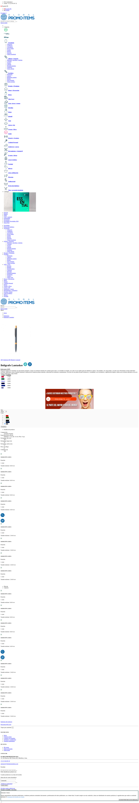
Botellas (9, 267)
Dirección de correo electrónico (9, 777)
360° (2, 360)
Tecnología (11, 42)
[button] (6, 27)
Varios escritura (11, 81)
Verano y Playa (12, 129)
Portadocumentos (11, 66)
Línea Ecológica (12, 159)
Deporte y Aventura (13, 138)
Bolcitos (9, 266)
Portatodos (9, 274)
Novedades (7, 225)
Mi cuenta (6, 747)
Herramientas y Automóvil (15, 151)
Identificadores (11, 269)
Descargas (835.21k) (6, 724)
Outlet (10, 133)
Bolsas (10, 94)
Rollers (9, 79)
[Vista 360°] (30, 365)
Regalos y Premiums (13, 86)
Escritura (10, 73)
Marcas (10, 168)
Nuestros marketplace (9, 741)
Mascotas (10, 177)
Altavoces (9, 44)
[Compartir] (25, 365)
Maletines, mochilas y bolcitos (14, 60)
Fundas (9, 50)
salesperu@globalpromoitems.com (9, 764)
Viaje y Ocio (7, 264)
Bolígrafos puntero (12, 77)
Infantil (10, 116)
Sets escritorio (10, 80)
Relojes (9, 51)
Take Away (11, 99)
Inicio (5, 735)
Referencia (4, 369)
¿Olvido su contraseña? (6, 783)
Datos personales (8, 749)
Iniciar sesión (4, 785)
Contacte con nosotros (9, 738)
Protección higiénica (13, 185)
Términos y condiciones (10, 739)
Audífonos (9, 45)
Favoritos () (4, 13)
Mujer (10, 112)
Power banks (10, 48)
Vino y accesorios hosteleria (15, 190)
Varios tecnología (11, 54)
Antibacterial (11, 181)
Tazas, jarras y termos (14, 103)
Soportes (9, 53)
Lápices (9, 76)
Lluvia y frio (11, 125)
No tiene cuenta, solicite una (8, 788)
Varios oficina (10, 68)
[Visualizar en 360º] (3, 522)
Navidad (10, 164)
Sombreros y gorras (13, 146)
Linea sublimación (13, 172)
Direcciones (7, 750)
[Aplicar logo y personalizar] (3, 516)
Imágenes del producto (6, 721)
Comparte (17, 360)
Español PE (8, 9)
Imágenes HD (7, 360)
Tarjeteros (9, 67)
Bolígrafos (9, 74)
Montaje (13, 360)
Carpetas (9, 61)
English (7, 10)
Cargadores (10, 47)
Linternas (9, 270)
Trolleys (9, 276)
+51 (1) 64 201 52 (5, 761)
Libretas (9, 64)
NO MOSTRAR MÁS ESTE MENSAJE (128, 799)
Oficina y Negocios (13, 58)
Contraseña (3, 780)
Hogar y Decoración (13, 90)
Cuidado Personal (13, 142)
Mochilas (10, 107)
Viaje (9, 120)
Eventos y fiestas (12, 155)
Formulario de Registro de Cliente (15, 797)
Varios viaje (10, 277)
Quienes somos (8, 736)
